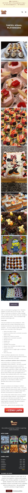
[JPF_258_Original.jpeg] (14, 51)
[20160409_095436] (14, 263)
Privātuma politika (17, 491)
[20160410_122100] (14, 278)
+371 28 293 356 (14, 1)
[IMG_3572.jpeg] (14, 127)
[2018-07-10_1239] (14, 245)
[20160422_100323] (14, 293)
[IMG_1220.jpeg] (14, 202)
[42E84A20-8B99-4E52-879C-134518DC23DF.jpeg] (14, 223)
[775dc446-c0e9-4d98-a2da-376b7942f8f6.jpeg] (14, 169)
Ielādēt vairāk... (14, 304)
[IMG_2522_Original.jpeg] (14, 85)
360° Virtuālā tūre (21, 4)
